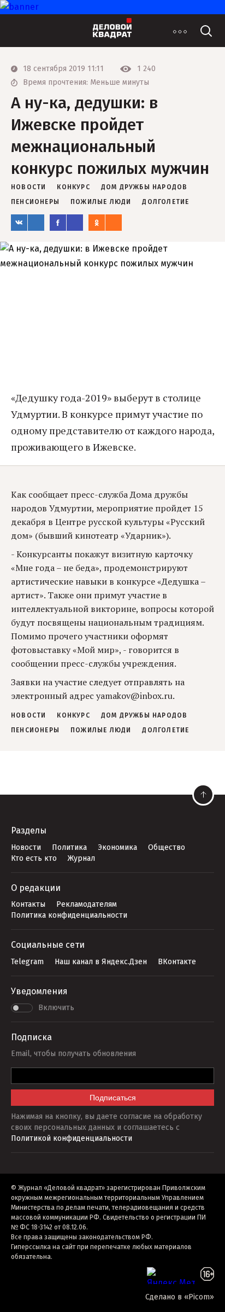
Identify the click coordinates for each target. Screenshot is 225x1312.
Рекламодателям (86, 904)
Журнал (81, 858)
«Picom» (199, 1297)
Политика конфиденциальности (69, 915)
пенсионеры (35, 202)
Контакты (28, 904)
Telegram (27, 961)
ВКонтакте (177, 961)
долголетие (165, 202)
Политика (69, 847)
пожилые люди (100, 202)
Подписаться (113, 1097)
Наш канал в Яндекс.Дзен (101, 961)
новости (28, 187)
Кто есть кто (34, 858)
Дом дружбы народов (144, 187)
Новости (26, 847)
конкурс (73, 187)
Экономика (117, 847)
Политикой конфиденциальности (71, 1138)
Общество (166, 847)
